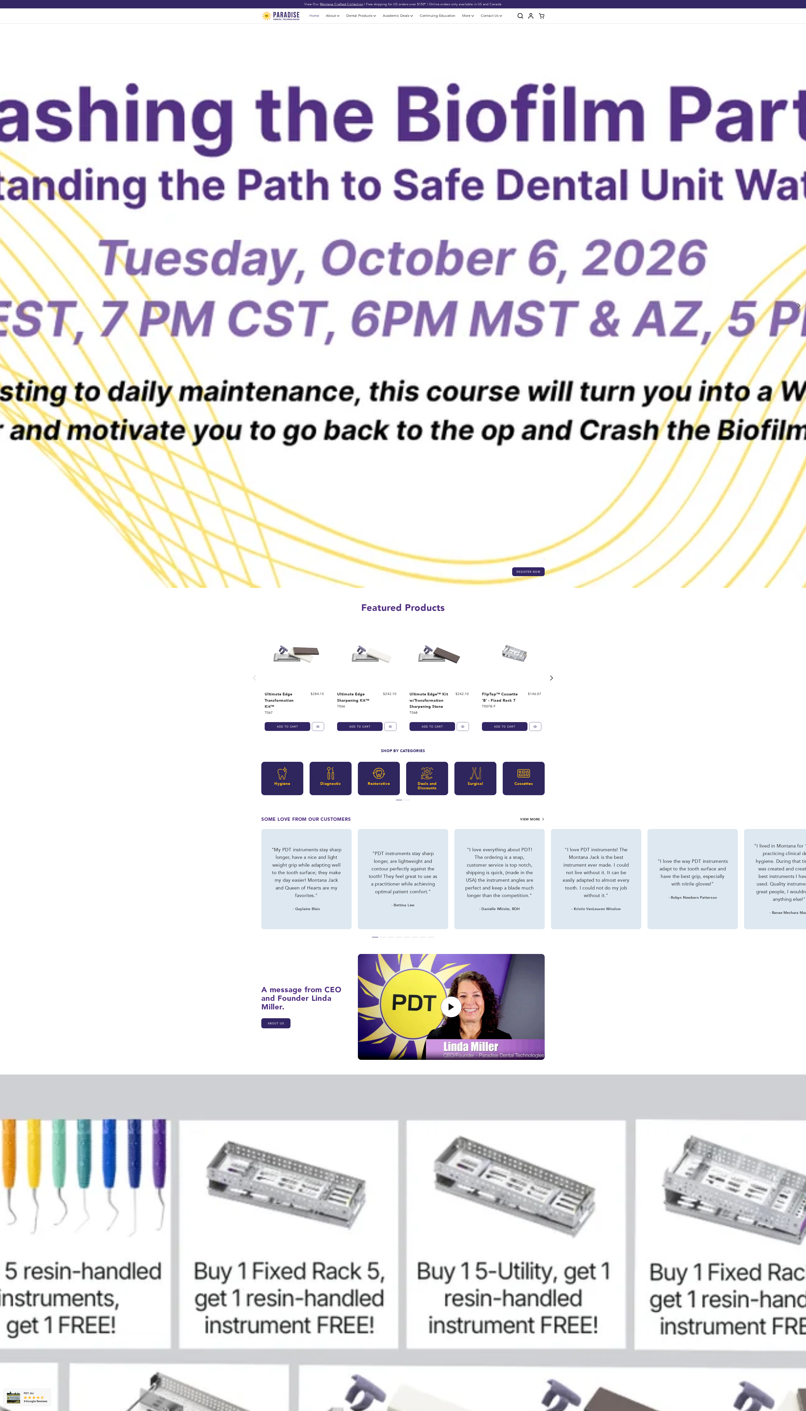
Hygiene (282, 784)
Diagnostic (330, 784)
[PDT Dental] (280, 16)
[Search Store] (520, 16)
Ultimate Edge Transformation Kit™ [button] (279, 700)
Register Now (528, 571)
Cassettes (523, 784)
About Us (276, 1023)
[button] (333, 15)
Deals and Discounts (427, 786)
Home (314, 15)
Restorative (379, 784)
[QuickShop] (318, 726)
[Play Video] (451, 1006)
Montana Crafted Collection (341, 4)
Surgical (475, 784)
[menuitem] (314, 15)
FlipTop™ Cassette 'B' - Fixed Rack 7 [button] (500, 697)
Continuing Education (437, 15)
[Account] (531, 16)
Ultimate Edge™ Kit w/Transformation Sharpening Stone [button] (429, 700)
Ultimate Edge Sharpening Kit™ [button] (353, 697)
